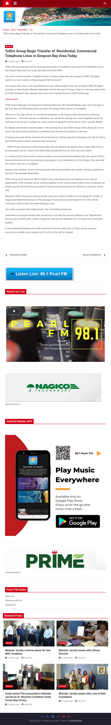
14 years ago (13, 658)
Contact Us (10, 604)
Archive (9, 46)
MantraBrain (76, 721)
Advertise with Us (13, 600)
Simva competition (92, 254)
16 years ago (13, 61)
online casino (11, 99)
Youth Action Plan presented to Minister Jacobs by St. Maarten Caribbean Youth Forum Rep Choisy (28, 697)
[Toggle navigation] (15, 3)
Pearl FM (28, 61)
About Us (9, 596)
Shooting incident (18, 254)
